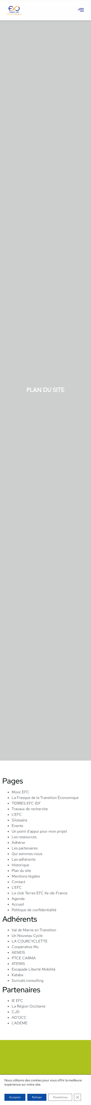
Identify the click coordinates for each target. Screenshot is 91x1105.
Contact (18, 881)
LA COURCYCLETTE (30, 941)
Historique (20, 865)
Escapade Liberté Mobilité (34, 969)
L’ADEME (20, 1023)
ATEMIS (18, 963)
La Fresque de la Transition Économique (45, 797)
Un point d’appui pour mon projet (39, 831)
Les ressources (24, 836)
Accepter (15, 1097)
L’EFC (17, 814)
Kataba (17, 974)
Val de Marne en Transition (34, 930)
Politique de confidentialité (34, 909)
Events (17, 825)
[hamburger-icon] (81, 10)
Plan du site (21, 870)
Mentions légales (26, 876)
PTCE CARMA (24, 958)
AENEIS (18, 952)
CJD (16, 1011)
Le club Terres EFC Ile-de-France (39, 893)
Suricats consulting (27, 980)
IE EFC (17, 1000)
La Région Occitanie (29, 1006)
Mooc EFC (20, 792)
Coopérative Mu (25, 946)
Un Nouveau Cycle (27, 935)
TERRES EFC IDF (26, 803)
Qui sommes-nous (27, 853)
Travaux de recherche (30, 808)
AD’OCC (19, 1017)
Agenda (18, 898)
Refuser (37, 1097)
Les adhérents (23, 859)
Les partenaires (25, 848)
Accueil (18, 904)
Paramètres (60, 1097)
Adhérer (18, 842)
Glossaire (19, 820)
